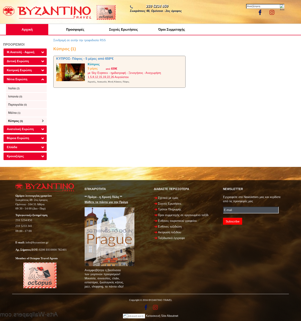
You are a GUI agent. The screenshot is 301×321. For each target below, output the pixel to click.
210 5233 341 (23, 226)
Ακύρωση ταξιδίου (169, 232)
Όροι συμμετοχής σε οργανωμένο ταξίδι (183, 215)
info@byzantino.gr (37, 242)
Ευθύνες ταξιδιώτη (170, 226)
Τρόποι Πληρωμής (169, 209)
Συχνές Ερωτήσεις (123, 29)
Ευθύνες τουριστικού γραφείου (177, 220)
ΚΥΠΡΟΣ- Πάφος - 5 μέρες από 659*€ (84, 58)
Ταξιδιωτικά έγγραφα (171, 238)
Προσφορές (75, 29)
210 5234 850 (157, 6)
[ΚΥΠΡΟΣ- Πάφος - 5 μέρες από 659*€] (70, 72)
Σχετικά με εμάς (168, 198)
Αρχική (27, 29)
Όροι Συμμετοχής (171, 29)
